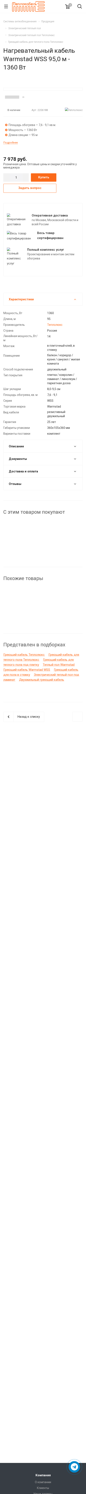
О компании (43, 1482)
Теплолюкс (54, 324)
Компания (43, 1475)
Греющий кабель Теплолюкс (24, 655)
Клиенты (43, 1488)
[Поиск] (79, 7)
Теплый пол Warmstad (59, 665)
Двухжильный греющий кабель (41, 680)
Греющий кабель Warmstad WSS (26, 670)
